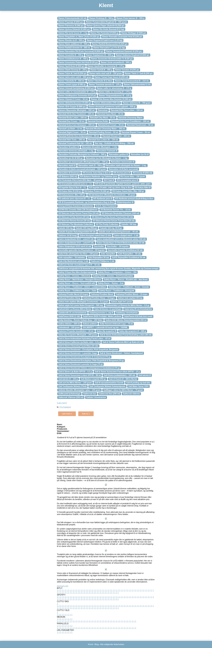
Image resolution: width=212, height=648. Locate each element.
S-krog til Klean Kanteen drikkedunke (75, 206)
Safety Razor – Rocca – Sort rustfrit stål (76, 283)
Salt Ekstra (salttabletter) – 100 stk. (120, 375)
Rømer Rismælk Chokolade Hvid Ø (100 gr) (122, 37)
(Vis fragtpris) (65, 407)
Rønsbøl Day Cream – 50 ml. (71, 121)
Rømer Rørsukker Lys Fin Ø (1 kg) (109, 48)
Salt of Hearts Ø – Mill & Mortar (123, 379)
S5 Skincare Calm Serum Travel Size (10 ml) (78, 213)
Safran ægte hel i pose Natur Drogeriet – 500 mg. (80, 305)
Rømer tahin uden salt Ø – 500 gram (75, 77)
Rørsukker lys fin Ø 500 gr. (70, 158)
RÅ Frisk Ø (109, 180)
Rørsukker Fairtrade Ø (107, 151)
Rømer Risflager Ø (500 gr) (133, 33)
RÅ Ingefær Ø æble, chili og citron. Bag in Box (110, 188)
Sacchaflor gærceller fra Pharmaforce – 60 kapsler (81, 250)
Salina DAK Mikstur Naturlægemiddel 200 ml (126, 320)
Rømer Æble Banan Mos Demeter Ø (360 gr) (111, 99)
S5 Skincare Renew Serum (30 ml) (74, 221)
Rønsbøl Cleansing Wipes (130, 118)
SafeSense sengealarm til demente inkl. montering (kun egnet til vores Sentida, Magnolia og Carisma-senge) (108, 268)
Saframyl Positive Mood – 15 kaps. (132, 294)
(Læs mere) (62, 403)
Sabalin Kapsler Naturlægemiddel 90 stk (77, 232)
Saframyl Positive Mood (102, 294)
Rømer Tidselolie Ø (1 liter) (100, 81)
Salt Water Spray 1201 (138, 386)
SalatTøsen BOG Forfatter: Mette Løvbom (102, 316)
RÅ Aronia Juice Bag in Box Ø (97, 173)
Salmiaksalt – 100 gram (69, 327)
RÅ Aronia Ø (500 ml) (142, 173)
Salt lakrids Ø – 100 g (68, 379)
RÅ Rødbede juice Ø (102, 199)
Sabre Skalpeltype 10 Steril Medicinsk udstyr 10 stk (120, 243)
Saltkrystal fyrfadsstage (69, 394)
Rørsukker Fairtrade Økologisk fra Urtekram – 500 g (82, 154)
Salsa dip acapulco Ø (106, 331)
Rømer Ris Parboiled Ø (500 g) (104, 33)
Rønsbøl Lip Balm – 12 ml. (70, 129)
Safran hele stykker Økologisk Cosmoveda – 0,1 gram (83, 302)
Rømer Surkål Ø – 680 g (101, 70)
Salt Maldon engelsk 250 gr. (93, 379)
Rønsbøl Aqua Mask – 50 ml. (110, 114)
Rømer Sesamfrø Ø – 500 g (70, 55)
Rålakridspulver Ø (125, 202)
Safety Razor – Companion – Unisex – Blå (117, 272)
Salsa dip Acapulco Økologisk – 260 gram (77, 335)
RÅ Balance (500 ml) (67, 176)
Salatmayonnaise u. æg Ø (101, 313)
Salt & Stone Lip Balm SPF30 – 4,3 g (75, 372)
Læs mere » (67, 414)
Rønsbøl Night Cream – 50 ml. (72, 132)
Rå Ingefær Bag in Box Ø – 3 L (72, 188)
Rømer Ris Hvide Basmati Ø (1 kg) (108, 29)
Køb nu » (86, 414)
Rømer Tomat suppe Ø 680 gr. (72, 84)
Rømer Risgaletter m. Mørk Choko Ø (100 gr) (78, 37)
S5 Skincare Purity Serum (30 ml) (73, 217)
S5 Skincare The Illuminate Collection (75, 224)
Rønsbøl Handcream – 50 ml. (140, 125)
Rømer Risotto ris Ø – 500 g (71, 40)
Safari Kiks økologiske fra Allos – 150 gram (78, 254)
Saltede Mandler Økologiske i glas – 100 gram (79, 390)
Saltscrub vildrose (131, 394)
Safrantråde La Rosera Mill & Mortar (74, 309)
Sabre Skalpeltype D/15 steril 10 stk (74, 246)
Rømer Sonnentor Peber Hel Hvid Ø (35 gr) (78, 62)
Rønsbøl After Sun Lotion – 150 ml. (127, 110)
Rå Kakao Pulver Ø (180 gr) (96, 191)
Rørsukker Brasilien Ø (68, 147)
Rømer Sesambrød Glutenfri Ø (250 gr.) (124, 51)
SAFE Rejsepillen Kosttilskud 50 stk (128, 257)
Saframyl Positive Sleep (69, 298)
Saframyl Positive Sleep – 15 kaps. (99, 298)
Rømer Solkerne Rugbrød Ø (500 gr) (132, 55)
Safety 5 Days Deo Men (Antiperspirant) (76, 272)
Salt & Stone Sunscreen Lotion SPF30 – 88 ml (79, 375)
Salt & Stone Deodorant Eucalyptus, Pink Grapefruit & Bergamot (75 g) (91, 361)
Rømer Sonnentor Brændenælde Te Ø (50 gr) (112, 59)
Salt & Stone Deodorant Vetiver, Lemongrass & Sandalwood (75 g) (89, 368)
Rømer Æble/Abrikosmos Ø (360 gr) (74, 103)
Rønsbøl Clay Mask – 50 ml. (102, 118)
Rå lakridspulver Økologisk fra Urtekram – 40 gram (111, 195)
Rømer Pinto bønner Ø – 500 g (130, 18)
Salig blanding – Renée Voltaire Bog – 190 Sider (80, 320)
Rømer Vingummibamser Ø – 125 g (115, 95)
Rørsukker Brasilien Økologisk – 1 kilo (99, 147)
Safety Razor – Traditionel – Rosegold (116, 291)
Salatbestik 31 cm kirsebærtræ (72, 313)
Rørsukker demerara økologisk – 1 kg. (76, 151)
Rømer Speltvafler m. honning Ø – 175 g (105, 66)
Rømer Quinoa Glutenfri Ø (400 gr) (74, 29)
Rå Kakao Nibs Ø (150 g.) (69, 191)
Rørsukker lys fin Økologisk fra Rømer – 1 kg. (107, 158)
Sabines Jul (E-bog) (67, 235)
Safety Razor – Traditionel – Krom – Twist (77, 291)
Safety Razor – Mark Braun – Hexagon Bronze (79, 280)
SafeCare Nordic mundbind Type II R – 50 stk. (79, 265)
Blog (97, 644)
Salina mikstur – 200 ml (69, 324)
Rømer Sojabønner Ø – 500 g (99, 55)
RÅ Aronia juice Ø (121, 173)
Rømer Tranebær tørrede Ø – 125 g (105, 84)
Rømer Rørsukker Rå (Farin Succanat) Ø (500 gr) (80, 51)
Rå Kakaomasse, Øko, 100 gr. (72, 195)
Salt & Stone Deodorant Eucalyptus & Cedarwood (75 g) (84, 357)
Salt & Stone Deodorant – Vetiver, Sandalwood (121, 353)
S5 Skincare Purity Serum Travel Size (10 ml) (112, 217)
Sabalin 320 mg (65, 228)
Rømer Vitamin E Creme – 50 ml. (73, 99)
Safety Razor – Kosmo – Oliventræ (74, 276)
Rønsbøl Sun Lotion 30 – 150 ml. (103, 140)
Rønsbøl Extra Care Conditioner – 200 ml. (130, 121)
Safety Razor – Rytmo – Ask (111, 283)
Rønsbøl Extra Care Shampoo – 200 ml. (76, 125)
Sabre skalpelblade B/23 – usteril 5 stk (76, 239)
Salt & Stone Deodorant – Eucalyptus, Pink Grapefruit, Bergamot (88, 349)
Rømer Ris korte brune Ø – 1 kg (72, 33)
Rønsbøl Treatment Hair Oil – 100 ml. (75, 143)
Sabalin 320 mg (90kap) (86, 228)
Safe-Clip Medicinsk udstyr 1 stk (73, 261)
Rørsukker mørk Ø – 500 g (90, 165)
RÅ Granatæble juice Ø (127, 180)
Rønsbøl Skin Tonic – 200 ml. (71, 140)
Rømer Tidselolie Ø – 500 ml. (71, 81)
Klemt (106, 5)
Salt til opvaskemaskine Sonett (109, 383)
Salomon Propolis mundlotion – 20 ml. (76, 331)
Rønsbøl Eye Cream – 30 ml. (111, 125)
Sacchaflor (99, 246)
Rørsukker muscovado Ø (122, 162)
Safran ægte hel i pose (121, 302)
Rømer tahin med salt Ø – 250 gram (105, 73)
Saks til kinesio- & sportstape (107, 309)
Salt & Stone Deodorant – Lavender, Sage (77, 353)
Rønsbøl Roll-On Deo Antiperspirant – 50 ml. (78, 136)
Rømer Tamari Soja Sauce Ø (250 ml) (111, 77)
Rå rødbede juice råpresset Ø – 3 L (74, 199)
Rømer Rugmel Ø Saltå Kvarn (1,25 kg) (104, 40)
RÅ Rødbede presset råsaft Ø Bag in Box (134, 199)
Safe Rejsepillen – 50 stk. (129, 254)
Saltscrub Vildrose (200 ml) (70, 397)
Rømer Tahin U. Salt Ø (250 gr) (138, 73)
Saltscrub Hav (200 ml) (109, 394)
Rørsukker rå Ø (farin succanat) (123, 169)
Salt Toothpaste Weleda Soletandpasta (107, 386)
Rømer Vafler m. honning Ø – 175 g (114, 92)
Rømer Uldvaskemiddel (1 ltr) (137, 84)
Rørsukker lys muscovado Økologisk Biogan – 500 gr (83, 162)
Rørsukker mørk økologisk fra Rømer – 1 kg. (126, 165)
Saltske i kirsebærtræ (96, 397)
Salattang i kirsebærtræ (127, 313)
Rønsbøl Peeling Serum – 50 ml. (104, 132)
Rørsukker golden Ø (118, 154)
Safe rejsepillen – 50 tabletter (71, 257)
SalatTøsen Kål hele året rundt (138, 316)
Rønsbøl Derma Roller (98, 121)
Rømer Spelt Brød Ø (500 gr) (71, 66)
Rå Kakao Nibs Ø (142, 188)
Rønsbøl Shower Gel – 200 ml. (116, 136)
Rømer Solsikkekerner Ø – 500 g (73, 59)
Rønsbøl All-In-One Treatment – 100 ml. (76, 114)
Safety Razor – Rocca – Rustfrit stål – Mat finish (126, 280)
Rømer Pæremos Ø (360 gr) (71, 26)
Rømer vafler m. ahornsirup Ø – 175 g (114, 88)
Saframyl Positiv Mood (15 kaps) (73, 294)
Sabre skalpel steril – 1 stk (126, 235)
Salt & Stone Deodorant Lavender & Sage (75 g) (80, 364)
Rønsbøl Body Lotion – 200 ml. (72, 118)
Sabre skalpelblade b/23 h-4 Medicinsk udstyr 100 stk (121, 239)
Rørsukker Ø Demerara (69, 173)
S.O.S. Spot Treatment (106, 206)
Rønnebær (103, 110)
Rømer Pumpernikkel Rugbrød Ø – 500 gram (106, 22)
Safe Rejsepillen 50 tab (98, 257)
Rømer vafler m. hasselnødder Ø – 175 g (76, 92)
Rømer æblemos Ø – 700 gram (137, 103)
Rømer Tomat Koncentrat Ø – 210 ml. (132, 81)
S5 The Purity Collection (107, 224)
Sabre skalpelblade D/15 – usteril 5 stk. (76, 243)
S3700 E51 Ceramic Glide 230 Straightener (78, 210)
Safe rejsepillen (108, 254)
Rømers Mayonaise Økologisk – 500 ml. (76, 110)
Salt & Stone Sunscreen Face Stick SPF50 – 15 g (117, 372)
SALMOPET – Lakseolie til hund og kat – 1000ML (105, 327)
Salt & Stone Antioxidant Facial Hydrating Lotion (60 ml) (125, 335)
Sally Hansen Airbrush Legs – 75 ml (116, 324)
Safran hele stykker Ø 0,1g (130, 298)
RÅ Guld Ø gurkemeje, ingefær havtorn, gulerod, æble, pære (123, 184)
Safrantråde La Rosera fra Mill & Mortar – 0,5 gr (127, 305)
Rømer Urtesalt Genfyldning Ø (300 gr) (76, 88)
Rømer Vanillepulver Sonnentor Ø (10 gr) (77, 95)
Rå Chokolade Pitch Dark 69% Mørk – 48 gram (79, 180)
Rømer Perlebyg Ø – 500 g (101, 18)
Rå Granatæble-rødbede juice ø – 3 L (75, 184)
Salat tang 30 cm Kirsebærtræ (138, 309)
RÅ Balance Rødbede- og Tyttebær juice (98, 176)
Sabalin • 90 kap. (129, 224)
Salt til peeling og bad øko (138, 383)
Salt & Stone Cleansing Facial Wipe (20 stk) (78, 346)
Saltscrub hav (89, 394)
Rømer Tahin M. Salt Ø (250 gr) (72, 73)
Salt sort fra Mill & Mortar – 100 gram (75, 383)
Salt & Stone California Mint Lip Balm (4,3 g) (123, 342)
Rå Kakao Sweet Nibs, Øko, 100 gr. (128, 191)
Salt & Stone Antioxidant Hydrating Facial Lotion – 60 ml (84, 338)
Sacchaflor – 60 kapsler (118, 246)
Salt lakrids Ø (145, 375)
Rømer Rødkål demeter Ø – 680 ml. (74, 48)
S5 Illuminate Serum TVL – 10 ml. (115, 210)
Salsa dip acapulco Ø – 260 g (132, 331)
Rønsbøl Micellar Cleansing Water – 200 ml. (105, 129)
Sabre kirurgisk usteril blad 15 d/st (95, 235)
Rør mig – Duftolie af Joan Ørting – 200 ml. (114, 143)
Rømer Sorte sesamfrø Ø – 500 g (116, 62)
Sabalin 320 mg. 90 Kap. (111, 228)
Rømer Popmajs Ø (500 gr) (70, 22)
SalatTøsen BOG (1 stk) (69, 316)
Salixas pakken (90, 324)
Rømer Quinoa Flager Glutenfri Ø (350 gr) (105, 26)
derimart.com (62, 586)
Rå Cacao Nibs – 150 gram (132, 176)
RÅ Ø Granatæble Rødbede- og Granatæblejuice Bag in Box (86, 202)
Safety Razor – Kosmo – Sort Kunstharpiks (113, 276)
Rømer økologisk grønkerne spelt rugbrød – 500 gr (112, 107)
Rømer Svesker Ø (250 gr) (127, 70)
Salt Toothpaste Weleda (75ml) (72, 386)
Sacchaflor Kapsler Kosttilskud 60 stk (125, 250)
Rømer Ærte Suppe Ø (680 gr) (72, 107)
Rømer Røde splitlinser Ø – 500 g (73, 44)
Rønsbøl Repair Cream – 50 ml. (135, 132)
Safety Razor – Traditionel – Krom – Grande (129, 287)
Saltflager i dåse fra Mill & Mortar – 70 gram (123, 390)
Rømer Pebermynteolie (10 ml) (72, 18)
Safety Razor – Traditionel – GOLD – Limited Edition (82, 287)
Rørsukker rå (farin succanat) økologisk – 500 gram (82, 169)
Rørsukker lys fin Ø (140, 154)
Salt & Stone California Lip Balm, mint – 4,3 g (79, 342)
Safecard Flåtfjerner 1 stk (102, 261)
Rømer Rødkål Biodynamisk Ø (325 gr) (109, 44)
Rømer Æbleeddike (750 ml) (107, 103)
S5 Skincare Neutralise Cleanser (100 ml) (120, 213)
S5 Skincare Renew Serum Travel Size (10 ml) (113, 221)
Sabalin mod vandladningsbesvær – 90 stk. (119, 232)
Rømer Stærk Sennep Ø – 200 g (72, 70)
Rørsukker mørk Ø (66, 165)
